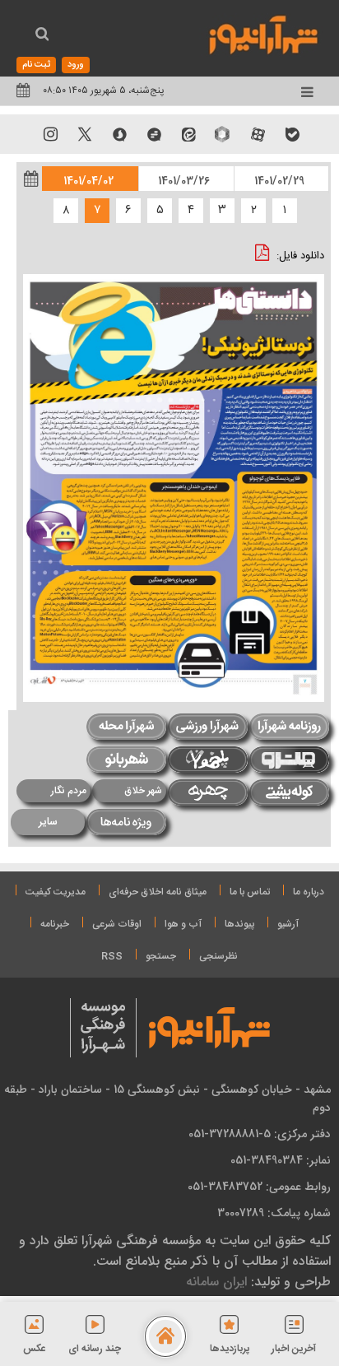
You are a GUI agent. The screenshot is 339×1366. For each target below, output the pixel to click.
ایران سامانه (216, 1281)
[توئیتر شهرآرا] (84, 134)
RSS (112, 956)
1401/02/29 (279, 181)
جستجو (161, 956)
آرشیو (288, 924)
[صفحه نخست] (165, 1336)
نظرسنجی (218, 956)
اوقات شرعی (117, 924)
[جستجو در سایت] (41, 36)
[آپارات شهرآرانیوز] (257, 134)
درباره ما (308, 892)
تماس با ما (250, 892)
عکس (34, 1348)
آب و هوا (183, 924)
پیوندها (239, 924)
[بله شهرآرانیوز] (292, 134)
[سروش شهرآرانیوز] (119, 134)
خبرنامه (54, 924)
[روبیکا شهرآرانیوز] (223, 134)
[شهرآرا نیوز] (264, 32)
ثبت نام (36, 65)
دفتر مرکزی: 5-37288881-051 (259, 1134)
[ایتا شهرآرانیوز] (188, 134)
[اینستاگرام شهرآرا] (50, 134)
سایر (48, 822)
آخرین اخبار (294, 1348)
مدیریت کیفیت (56, 892)
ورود (75, 65)
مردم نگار (68, 791)
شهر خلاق (143, 791)
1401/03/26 (184, 181)
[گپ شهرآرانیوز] (154, 134)
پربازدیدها (229, 1348)
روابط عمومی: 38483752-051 (259, 1187)
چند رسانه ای (94, 1348)
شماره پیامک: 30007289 (274, 1213)
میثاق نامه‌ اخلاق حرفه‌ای (158, 892)
